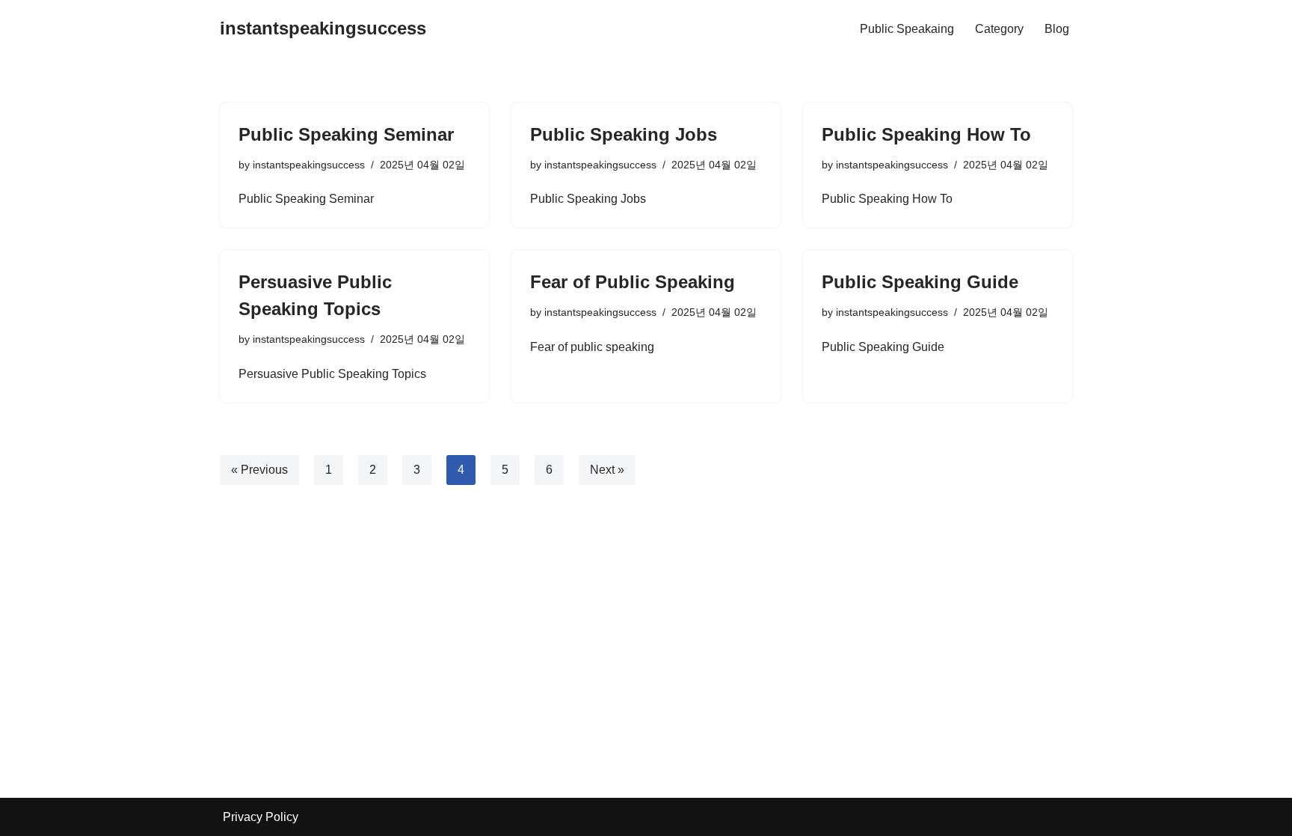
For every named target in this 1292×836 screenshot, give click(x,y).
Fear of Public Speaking (632, 282)
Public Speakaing (907, 28)
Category (999, 28)
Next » (607, 469)
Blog (1057, 28)
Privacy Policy (260, 817)
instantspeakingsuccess (309, 165)
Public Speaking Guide (920, 282)
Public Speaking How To (926, 134)
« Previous (259, 469)
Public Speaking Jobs (623, 134)
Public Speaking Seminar (346, 134)
